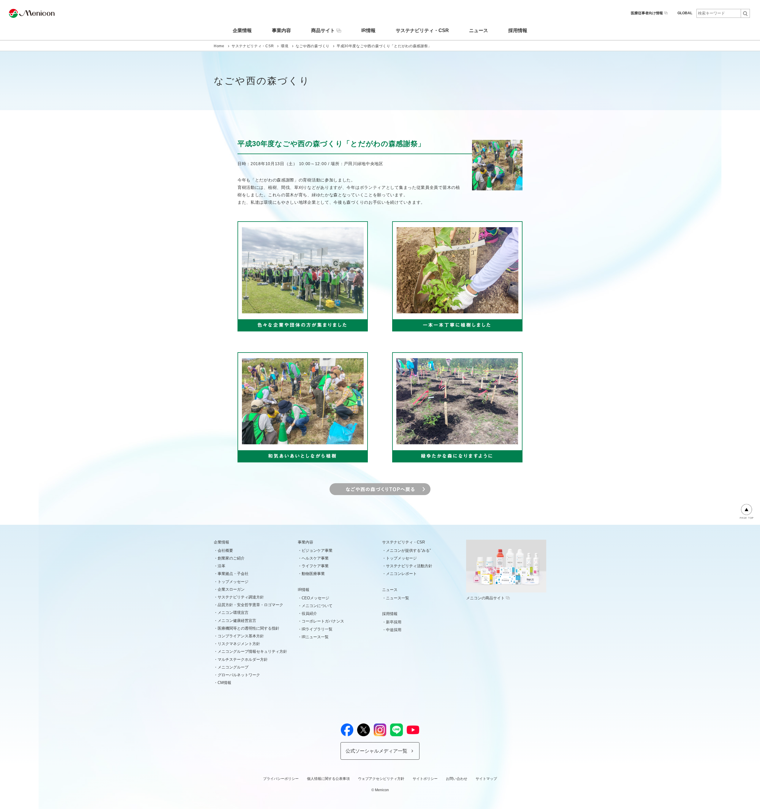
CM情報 (224, 682)
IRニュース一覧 (315, 637)
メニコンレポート (401, 573)
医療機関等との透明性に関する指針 (248, 628)
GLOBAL (684, 13)
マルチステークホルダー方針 (243, 659)
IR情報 (368, 30)
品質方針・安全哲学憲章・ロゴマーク (250, 605)
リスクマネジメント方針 (239, 643)
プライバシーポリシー (281, 779)
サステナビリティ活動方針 (409, 566)
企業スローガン (231, 589)
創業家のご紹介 (231, 558)
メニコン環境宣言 (233, 612)
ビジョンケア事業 (317, 550)
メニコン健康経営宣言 (237, 620)
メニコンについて (317, 605)
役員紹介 (309, 613)
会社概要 (225, 550)
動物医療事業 (313, 573)
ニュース (478, 30)
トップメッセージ (233, 581)
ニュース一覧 (397, 598)
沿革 (221, 566)
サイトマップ (486, 779)
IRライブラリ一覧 (317, 629)
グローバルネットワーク (239, 675)
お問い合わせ (456, 779)
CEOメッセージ (315, 598)
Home (219, 46)
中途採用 (393, 630)
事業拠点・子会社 (233, 573)
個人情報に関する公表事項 (328, 779)
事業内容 (281, 30)
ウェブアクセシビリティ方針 (381, 779)
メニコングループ (233, 667)
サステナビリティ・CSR (422, 30)
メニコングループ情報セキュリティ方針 (252, 651)
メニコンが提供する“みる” (408, 550)
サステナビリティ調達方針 (241, 597)
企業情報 (242, 30)
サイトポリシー (425, 779)
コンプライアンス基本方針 (241, 636)
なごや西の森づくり (313, 46)
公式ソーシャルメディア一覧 (376, 750)
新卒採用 (393, 622)
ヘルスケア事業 (315, 558)
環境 (284, 46)
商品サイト (323, 30)
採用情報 (517, 30)
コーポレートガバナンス (323, 621)
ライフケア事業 (315, 566)
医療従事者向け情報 (647, 13)
